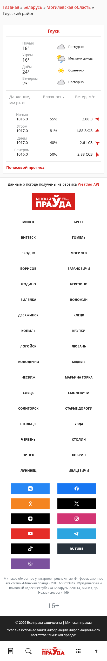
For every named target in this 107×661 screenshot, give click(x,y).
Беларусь (32, 7)
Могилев (79, 253)
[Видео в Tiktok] (30, 548)
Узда (79, 424)
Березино (79, 284)
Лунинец (28, 470)
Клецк (78, 315)
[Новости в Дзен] (30, 518)
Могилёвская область (68, 7)
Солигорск (28, 408)
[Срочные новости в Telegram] (76, 533)
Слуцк (28, 393)
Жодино (28, 284)
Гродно (28, 253)
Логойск (28, 346)
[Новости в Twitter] (76, 503)
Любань (79, 346)
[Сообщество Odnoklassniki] (30, 503)
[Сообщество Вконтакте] (30, 488)
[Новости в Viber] (30, 563)
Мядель (78, 362)
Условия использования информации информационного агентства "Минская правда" (53, 632)
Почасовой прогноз (25, 167)
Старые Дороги (78, 408)
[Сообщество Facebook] (76, 488)
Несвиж (28, 377)
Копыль (28, 331)
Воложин (79, 299)
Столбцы (28, 424)
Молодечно (28, 362)
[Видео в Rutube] (76, 548)
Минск (28, 222)
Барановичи (79, 268)
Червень (28, 439)
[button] (11, 651)
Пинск (28, 455)
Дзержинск (28, 315)
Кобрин (79, 455)
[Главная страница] (53, 651)
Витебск (28, 237)
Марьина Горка (78, 377)
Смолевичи (78, 393)
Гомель (78, 237)
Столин (79, 439)
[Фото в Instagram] (76, 518)
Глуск (53, 31)
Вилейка (28, 299)
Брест (79, 222)
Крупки (78, 331)
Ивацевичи (79, 470)
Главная (11, 7)
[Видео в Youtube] (30, 533)
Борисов (28, 268)
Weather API (88, 184)
